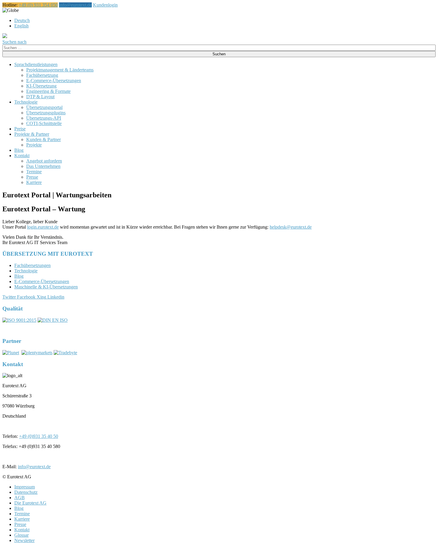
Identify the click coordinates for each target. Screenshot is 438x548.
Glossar (21, 535)
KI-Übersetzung (41, 85)
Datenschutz (26, 492)
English (21, 25)
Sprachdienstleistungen (36, 64)
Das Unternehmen (43, 166)
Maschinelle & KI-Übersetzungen (46, 286)
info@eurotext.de (75, 4)
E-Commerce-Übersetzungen (53, 80)
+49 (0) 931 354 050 (38, 4)
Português (28, 10)
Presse (32, 176)
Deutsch (22, 20)
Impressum (24, 486)
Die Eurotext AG (30, 502)
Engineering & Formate (48, 91)
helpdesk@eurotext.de (291, 226)
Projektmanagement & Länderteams (60, 69)
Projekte (34, 144)
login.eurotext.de (43, 226)
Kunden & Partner (43, 139)
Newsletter (24, 540)
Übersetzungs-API (43, 118)
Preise (20, 128)
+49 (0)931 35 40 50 (38, 436)
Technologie (26, 101)
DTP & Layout (40, 96)
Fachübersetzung (42, 75)
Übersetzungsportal (44, 107)
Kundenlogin (105, 4)
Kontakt (21, 155)
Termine (34, 171)
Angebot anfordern (44, 160)
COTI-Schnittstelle (44, 123)
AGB (19, 497)
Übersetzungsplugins (46, 112)
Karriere (34, 182)
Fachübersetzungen (32, 265)
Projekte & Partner (31, 134)
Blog (19, 150)
